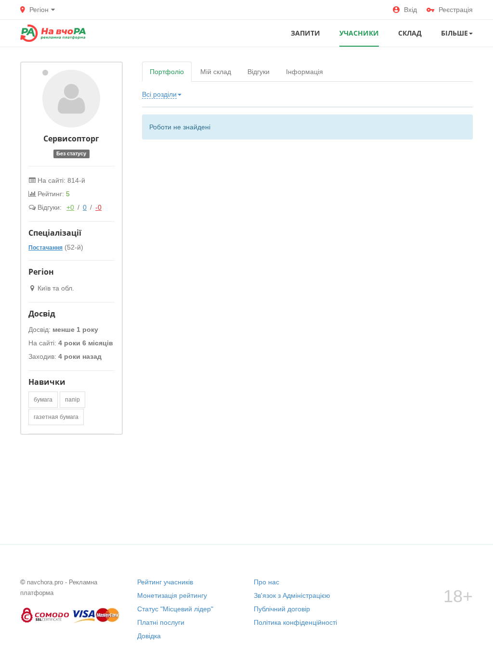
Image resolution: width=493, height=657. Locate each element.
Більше (454, 33)
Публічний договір (282, 609)
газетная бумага (56, 417)
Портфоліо (167, 72)
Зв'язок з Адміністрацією (292, 595)
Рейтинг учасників (165, 582)
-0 (98, 207)
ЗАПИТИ (305, 33)
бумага (43, 399)
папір (72, 399)
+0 (70, 207)
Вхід (410, 9)
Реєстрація (456, 9)
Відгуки (258, 72)
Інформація (304, 72)
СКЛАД (410, 33)
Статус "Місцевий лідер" (175, 609)
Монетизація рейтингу (172, 595)
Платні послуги (160, 622)
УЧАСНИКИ (359, 33)
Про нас (266, 582)
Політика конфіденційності (295, 622)
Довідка (149, 636)
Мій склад (215, 72)
